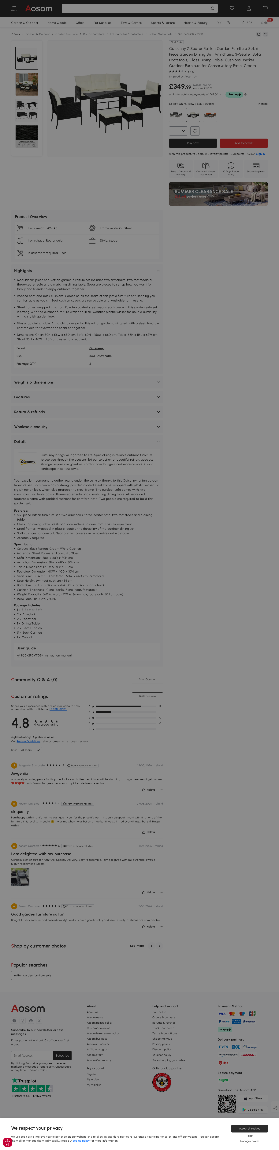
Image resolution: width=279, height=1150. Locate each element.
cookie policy (81, 1140)
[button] (7, 1142)
